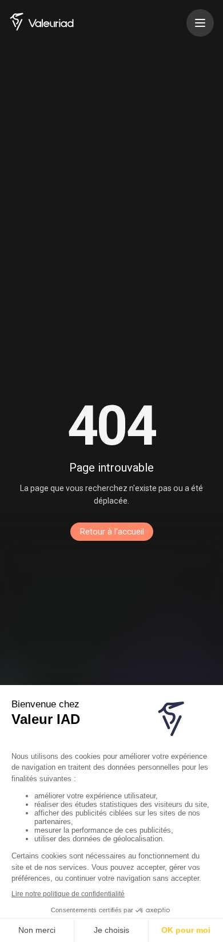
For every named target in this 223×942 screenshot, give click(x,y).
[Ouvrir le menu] (200, 23)
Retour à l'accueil (111, 532)
